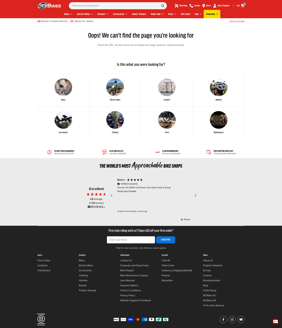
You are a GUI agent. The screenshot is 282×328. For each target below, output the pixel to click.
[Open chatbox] (275, 322)
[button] (111, 195)
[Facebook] (223, 319)
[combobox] (118, 5)
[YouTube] (241, 319)
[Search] (162, 5)
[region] (153, 196)
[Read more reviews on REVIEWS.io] (96, 207)
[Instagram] (232, 319)
